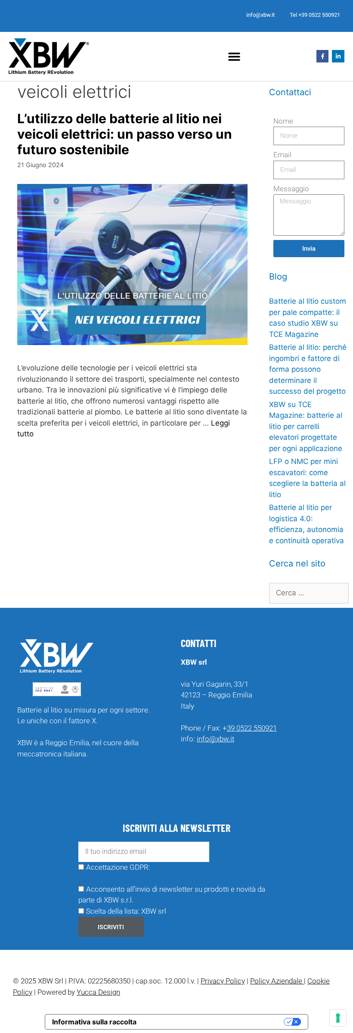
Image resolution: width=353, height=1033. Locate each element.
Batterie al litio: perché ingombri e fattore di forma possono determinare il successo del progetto (308, 369)
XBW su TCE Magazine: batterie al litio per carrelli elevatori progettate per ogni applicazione (305, 426)
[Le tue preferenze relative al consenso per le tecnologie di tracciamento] (338, 1018)
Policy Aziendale (277, 981)
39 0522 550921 (252, 728)
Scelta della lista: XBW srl (126, 911)
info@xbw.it (260, 15)
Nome (283, 121)
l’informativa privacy (110, 878)
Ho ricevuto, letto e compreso (199, 867)
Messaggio (291, 188)
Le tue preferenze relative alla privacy (214, 1021)
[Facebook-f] (322, 56)
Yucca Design (98, 992)
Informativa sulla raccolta (94, 1021)
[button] (234, 56)
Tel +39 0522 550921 (315, 15)
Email (282, 154)
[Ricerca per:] (309, 592)
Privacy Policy (223, 981)
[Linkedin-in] (338, 56)
